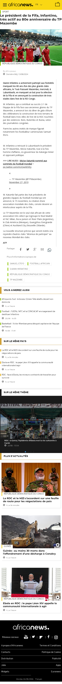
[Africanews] (20, 5)
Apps (58, 665)
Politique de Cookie (51, 652)
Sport (5, 12)
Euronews (56, 672)
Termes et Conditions (50, 646)
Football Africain (40, 264)
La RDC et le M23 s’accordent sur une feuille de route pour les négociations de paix (31, 500)
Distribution (7, 659)
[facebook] (48, 637)
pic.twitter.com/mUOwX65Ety (17, 167)
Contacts (5, 652)
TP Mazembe (16, 280)
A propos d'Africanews (12, 646)
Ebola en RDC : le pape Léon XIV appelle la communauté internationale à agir (30, 605)
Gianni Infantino (19, 269)
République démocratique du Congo (22, 64)
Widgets (5, 672)
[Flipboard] (41, 637)
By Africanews (9, 71)
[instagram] (56, 637)
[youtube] (26, 637)
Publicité (56, 659)
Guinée (7, 546)
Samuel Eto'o (17, 264)
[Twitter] (33, 637)
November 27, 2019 (18, 182)
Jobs (3, 665)
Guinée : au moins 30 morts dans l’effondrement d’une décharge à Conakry (29, 552)
